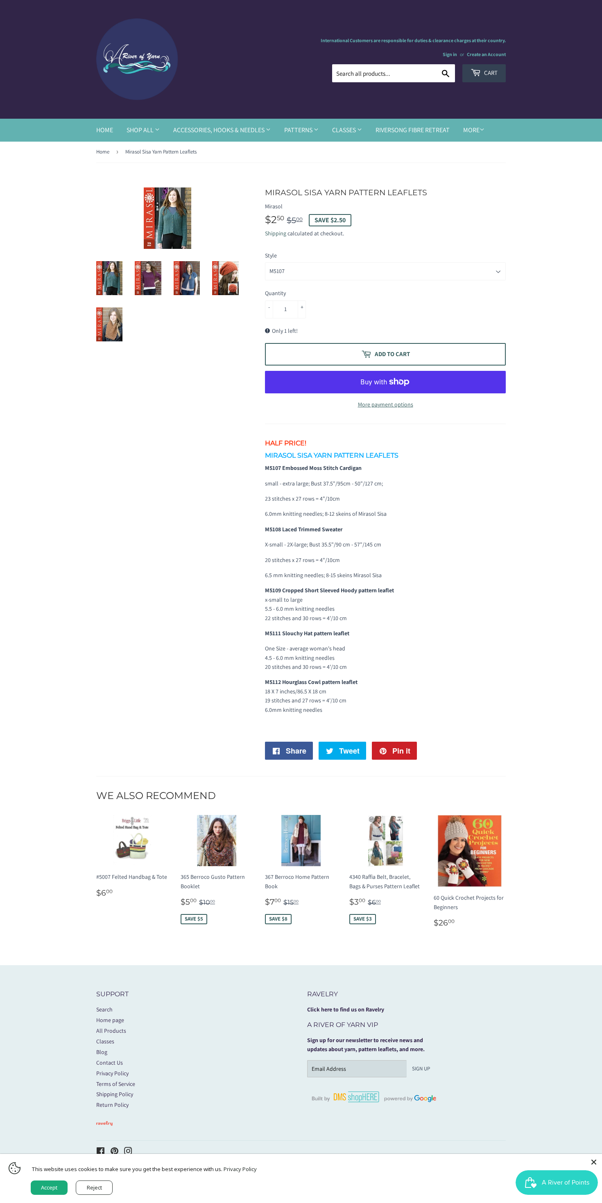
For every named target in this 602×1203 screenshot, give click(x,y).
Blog (101, 1052)
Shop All (141, 130)
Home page (110, 1020)
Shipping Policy (114, 1094)
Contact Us (109, 1062)
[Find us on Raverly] (104, 1129)
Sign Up (421, 1068)
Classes (344, 130)
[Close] (594, 1162)
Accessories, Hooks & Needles (219, 130)
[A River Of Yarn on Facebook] (100, 1152)
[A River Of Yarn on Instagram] (128, 1152)
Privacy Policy (112, 1073)
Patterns (299, 130)
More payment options (385, 404)
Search (104, 1009)
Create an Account (486, 54)
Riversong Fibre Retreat (413, 130)
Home (104, 130)
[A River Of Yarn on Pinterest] (114, 1152)
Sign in (450, 54)
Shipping (275, 233)
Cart (490, 73)
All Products (111, 1030)
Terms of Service (115, 1084)
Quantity (275, 293)
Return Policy (112, 1104)
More (471, 130)
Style (271, 255)
